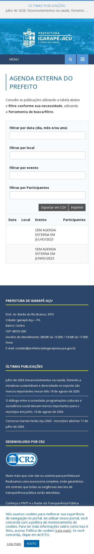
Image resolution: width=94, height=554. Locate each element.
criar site (33, 476)
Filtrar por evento (24, 167)
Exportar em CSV (53, 207)
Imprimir (77, 207)
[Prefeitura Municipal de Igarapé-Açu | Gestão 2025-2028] (47, 37)
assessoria (37, 481)
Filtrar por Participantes (29, 187)
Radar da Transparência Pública (56, 503)
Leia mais (63, 530)
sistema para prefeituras (61, 476)
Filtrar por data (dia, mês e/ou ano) (38, 128)
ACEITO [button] (32, 543)
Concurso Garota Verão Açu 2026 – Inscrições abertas (43, 421)
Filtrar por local (22, 148)
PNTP (25, 503)
